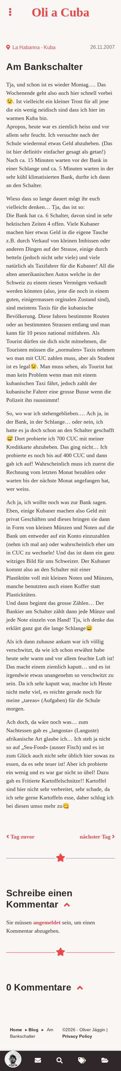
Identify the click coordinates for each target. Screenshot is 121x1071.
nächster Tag (96, 837)
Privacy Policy (77, 1036)
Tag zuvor (21, 837)
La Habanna (26, 47)
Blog (33, 1029)
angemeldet (46, 922)
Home (16, 1029)
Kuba (50, 47)
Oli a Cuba (60, 12)
